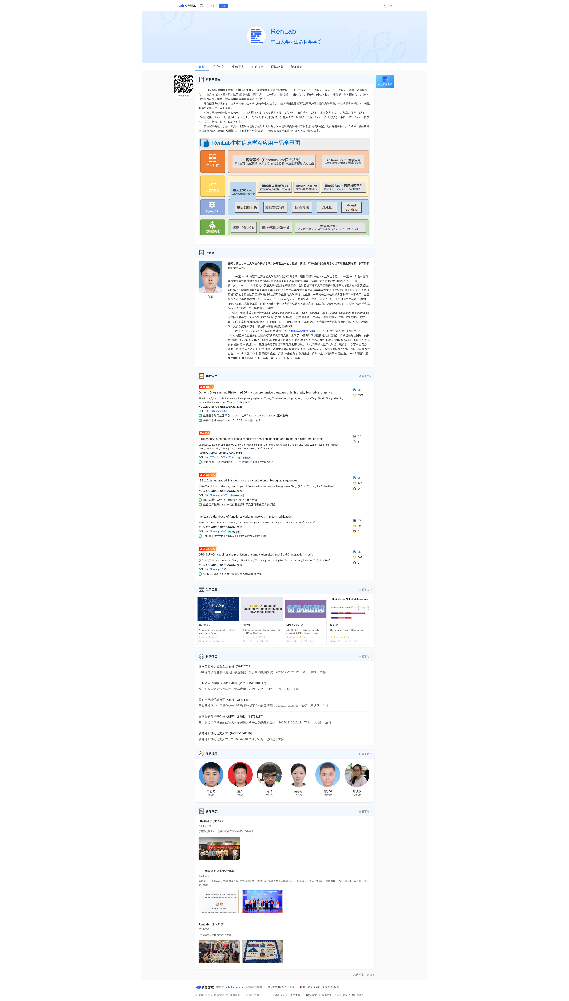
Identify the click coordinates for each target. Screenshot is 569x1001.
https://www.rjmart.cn (301, 330)
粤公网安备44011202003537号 (320, 987)
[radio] (200, 637)
